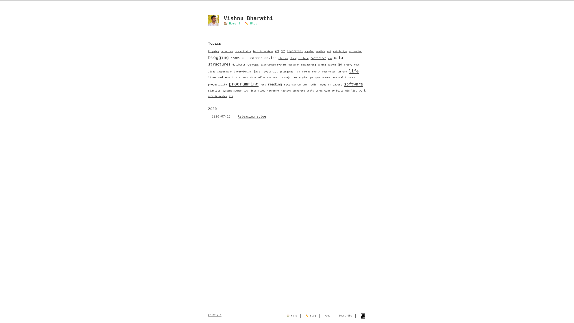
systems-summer (232, 91)
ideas (211, 71)
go (340, 64)
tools (310, 90)
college (303, 58)
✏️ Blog (251, 23)
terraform (273, 91)
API (277, 51)
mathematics (227, 77)
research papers (330, 84)
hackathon (227, 51)
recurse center (295, 84)
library (342, 72)
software (353, 84)
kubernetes (328, 72)
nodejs (286, 77)
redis (313, 84)
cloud (293, 58)
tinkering (299, 91)
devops (253, 64)
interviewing (243, 71)
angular (309, 51)
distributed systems (273, 65)
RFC (283, 51)
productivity (243, 51)
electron (293, 65)
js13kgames (286, 72)
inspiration (224, 72)
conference (318, 58)
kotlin (316, 72)
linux (212, 77)
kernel (306, 72)
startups (214, 90)
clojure (283, 58)
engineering (308, 65)
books (235, 58)
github (332, 65)
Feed (327, 315)
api (329, 51)
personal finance (343, 77)
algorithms (295, 51)
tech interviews (263, 51)
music (276, 77)
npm (311, 77)
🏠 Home (230, 23)
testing (286, 91)
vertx (319, 91)
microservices (247, 77)
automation (355, 51)
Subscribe (345, 315)
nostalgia (300, 77)
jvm (297, 71)
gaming (322, 65)
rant (263, 85)
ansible (320, 51)
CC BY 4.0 (215, 315)
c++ (244, 58)
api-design (340, 51)
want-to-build (334, 90)
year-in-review (217, 96)
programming (244, 84)
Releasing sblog (252, 116)
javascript (270, 71)
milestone (265, 77)
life (354, 71)
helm (356, 65)
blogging (213, 51)
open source (322, 77)
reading (275, 84)
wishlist (351, 90)
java (256, 71)
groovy (348, 65)
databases (239, 64)
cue (330, 58)
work (362, 90)
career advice (263, 58)
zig (231, 96)
